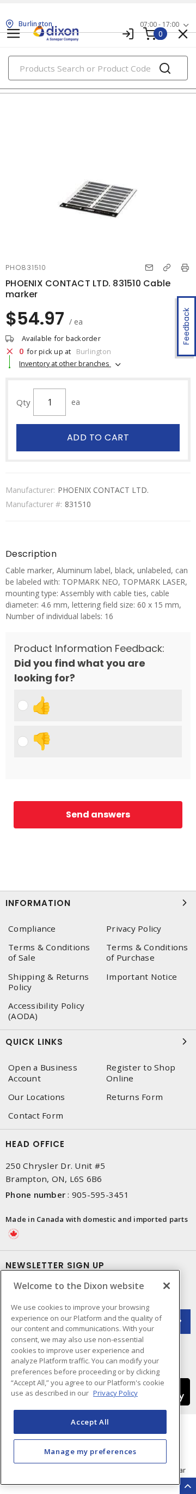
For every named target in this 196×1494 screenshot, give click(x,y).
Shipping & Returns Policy (48, 982)
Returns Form (134, 1097)
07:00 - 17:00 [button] (159, 24)
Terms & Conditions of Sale (49, 952)
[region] (90, 1377)
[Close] (167, 1286)
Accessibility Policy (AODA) (46, 1011)
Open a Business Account (42, 1072)
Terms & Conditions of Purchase (147, 952)
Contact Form (35, 1115)
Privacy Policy (134, 929)
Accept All (90, 1422)
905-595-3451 (100, 1194)
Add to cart (98, 437)
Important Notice (141, 977)
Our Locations (36, 1097)
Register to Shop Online (140, 1072)
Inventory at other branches (65, 363)
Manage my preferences (90, 1451)
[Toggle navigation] (13, 33)
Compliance (32, 929)
